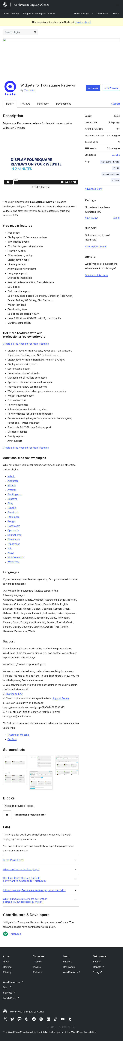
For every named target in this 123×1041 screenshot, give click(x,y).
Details (10, 103)
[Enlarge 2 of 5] (22, 774)
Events (97, 961)
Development (63, 103)
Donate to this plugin (96, 275)
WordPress (14, 561)
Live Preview (111, 88)
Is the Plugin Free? (13, 860)
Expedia (12, 507)
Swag (97, 972)
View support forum (95, 246)
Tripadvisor (14, 543)
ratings (116, 168)
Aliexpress (13, 480)
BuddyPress (11, 998)
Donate (98, 966)
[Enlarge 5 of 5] (75, 759)
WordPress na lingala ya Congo (27, 1011)
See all (116, 217)
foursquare (106, 162)
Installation (43, 103)
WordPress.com (13, 982)
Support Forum (60, 698)
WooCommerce (16, 557)
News (6, 961)
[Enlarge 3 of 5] (48, 759)
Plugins (37, 966)
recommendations (110, 174)
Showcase (39, 956)
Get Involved (100, 956)
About (6, 956)
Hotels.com (14, 525)
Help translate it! (83, 22)
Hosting (7, 966)
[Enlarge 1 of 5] (22, 759)
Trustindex (30, 90)
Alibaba (12, 485)
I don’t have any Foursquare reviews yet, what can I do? (34, 890)
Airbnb (11, 476)
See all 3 (116, 155)
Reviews (25, 103)
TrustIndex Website (18, 734)
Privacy (7, 972)
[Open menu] (118, 4)
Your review (91, 217)
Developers (69, 966)
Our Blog (12, 739)
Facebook (13, 512)
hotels (116, 162)
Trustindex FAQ (14, 693)
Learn (66, 956)
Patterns (37, 972)
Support (115, 103)
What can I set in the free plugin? (21, 869)
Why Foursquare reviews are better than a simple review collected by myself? (25, 900)
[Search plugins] (35, 32)
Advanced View (93, 188)
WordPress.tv (72, 972)
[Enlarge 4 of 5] (48, 774)
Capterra (12, 498)
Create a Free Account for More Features (26, 343)
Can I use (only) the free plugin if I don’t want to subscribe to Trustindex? (24, 879)
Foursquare (14, 516)
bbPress (9, 992)
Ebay (10, 503)
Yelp (10, 548)
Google (11, 521)
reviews (115, 180)
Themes (37, 961)
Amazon (12, 489)
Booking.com (15, 494)
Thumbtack (14, 539)
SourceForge (14, 534)
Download (93, 88)
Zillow (11, 552)
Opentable (13, 530)
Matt (7, 987)
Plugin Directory (11, 13)
